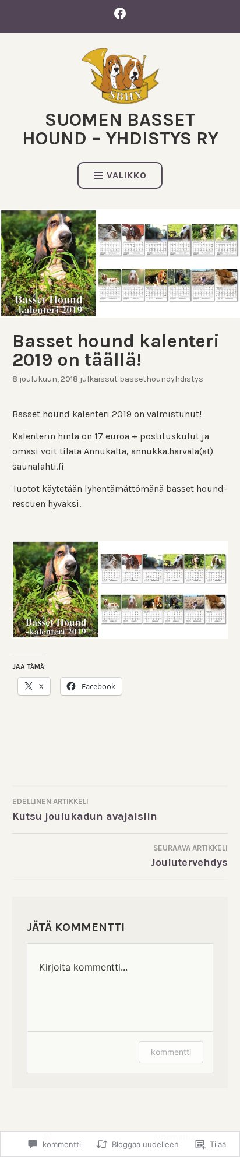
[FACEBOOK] (120, 13)
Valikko (127, 175)
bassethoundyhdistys (161, 379)
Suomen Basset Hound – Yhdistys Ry (120, 129)
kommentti (171, 1052)
